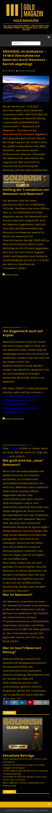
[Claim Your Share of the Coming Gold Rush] (23, 749)
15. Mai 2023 (10, 71)
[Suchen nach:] (26, 43)
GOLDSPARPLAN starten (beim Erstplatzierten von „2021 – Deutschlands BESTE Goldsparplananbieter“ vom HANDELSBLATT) (21, 404)
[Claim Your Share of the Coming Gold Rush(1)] (26, 186)
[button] (48, 37)
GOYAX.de (25, 327)
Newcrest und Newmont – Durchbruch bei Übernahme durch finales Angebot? (24, 130)
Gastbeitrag (10, 586)
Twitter (14, 448)
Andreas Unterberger (26, 71)
